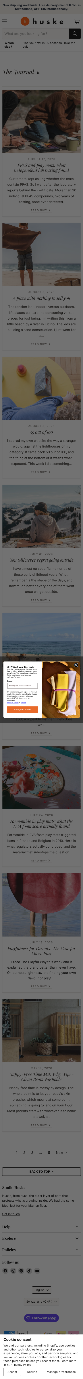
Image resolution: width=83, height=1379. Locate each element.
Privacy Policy (21, 1364)
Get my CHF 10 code (22, 709)
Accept (12, 1372)
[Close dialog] (76, 665)
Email (10, 681)
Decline (32, 1372)
